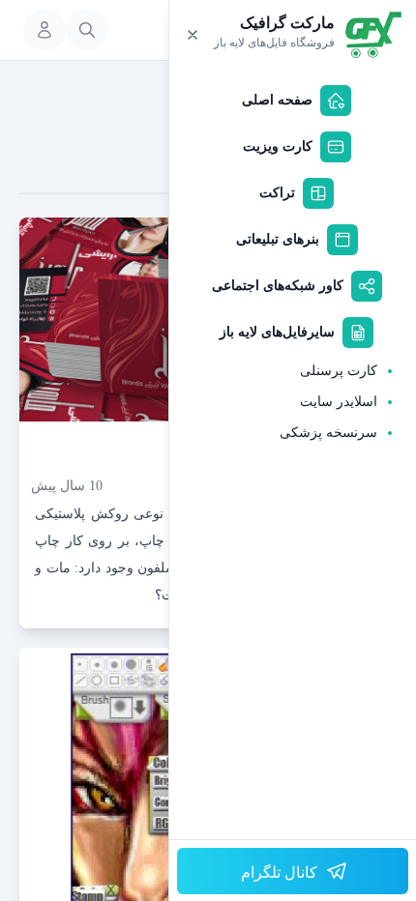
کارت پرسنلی (338, 370)
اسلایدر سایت (338, 401)
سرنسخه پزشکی (328, 432)
